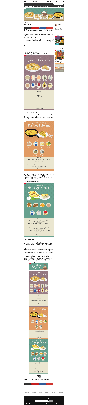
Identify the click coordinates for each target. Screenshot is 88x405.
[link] (27, 28)
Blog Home (26, 6)
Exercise (44, 6)
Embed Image (52, 110)
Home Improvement (40, 6)
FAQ (32, 3)
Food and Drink (59, 33)
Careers (62, 403)
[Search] (58, 6)
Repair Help (39, 3)
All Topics (47, 6)
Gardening (34, 6)
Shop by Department (27, 3)
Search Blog (61, 6)
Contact (35, 3)
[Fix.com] (26, 1)
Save (25, 8)
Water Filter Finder (44, 3)
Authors (55, 403)
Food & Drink (30, 6)
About (59, 403)
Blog (49, 3)
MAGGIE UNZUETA (60, 24)
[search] (63, 3)
